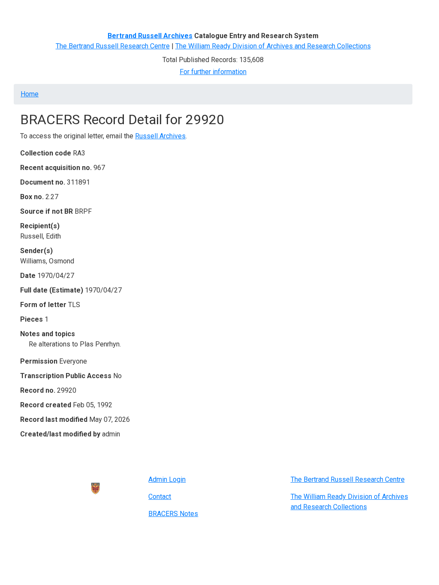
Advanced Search (162, 12)
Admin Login (167, 479)
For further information (213, 72)
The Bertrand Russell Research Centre (113, 46)
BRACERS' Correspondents (88, 12)
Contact (159, 496)
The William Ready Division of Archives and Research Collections (273, 46)
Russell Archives (160, 136)
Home (33, 12)
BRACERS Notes (173, 514)
